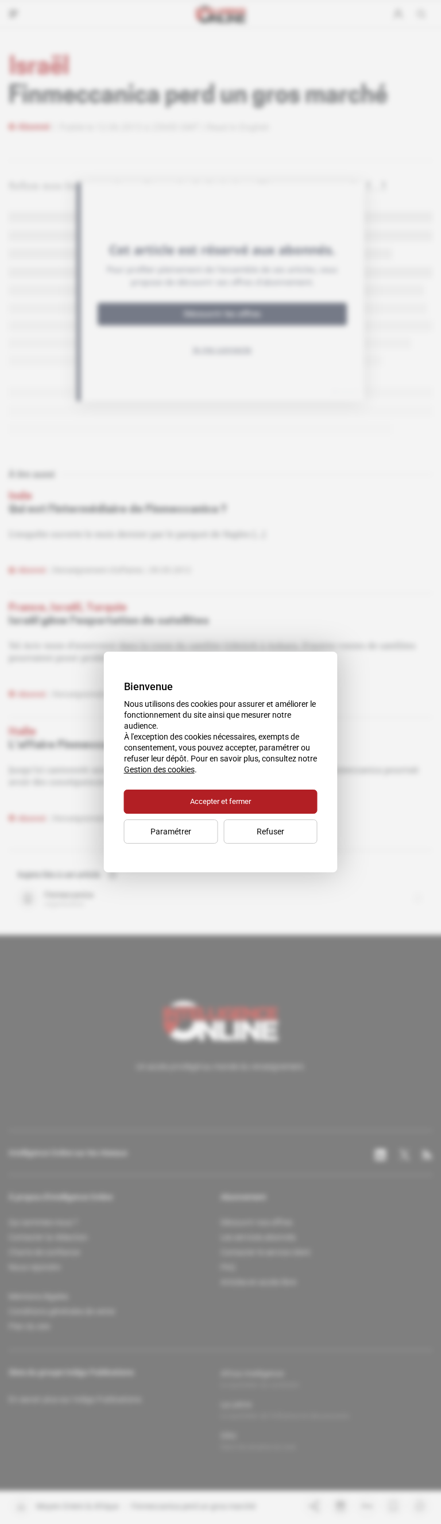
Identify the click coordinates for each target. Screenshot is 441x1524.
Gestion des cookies (159, 769)
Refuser (270, 831)
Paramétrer (170, 831)
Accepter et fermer (220, 801)
